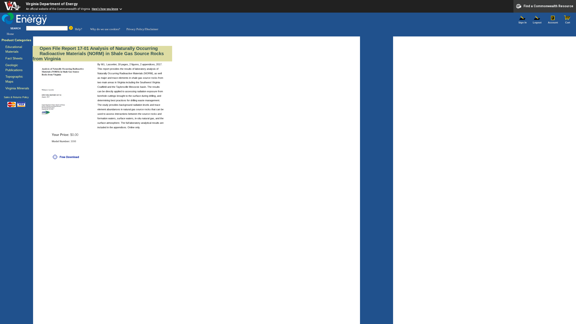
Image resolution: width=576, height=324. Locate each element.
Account (553, 22)
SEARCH (15, 28)
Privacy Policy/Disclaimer (142, 29)
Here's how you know (105, 9)
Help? (78, 29)
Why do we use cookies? (105, 29)
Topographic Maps (14, 79)
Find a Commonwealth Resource (548, 6)
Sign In (522, 22)
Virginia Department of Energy (52, 4)
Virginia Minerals (17, 88)
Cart (567, 22)
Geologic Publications (13, 67)
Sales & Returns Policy (16, 97)
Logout (537, 22)
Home (10, 34)
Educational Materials (13, 49)
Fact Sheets (13, 58)
